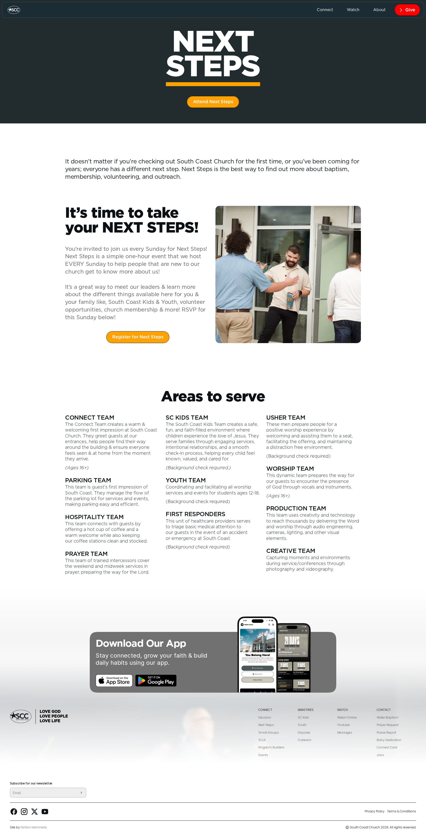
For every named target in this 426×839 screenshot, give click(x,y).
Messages (344, 733)
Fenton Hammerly (34, 827)
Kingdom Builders (271, 747)
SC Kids (303, 718)
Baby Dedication (389, 740)
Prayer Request (388, 725)
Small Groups (268, 733)
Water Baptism (388, 718)
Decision (264, 718)
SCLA (262, 740)
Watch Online (347, 718)
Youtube (343, 725)
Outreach (304, 740)
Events (263, 755)
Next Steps (266, 725)
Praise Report (386, 733)
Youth (302, 725)
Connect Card (387, 747)
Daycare (304, 733)
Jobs (380, 755)
